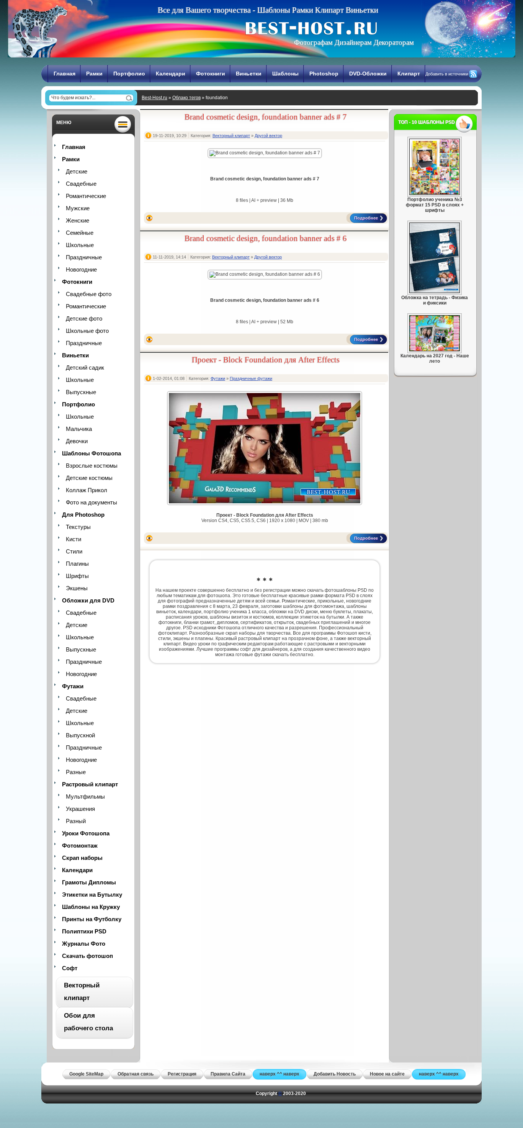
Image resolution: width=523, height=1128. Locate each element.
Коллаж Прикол (86, 490)
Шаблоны (285, 73)
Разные (76, 772)
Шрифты (77, 576)
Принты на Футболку (91, 919)
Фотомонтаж (80, 845)
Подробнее (366, 218)
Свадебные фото (88, 294)
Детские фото (84, 318)
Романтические (86, 196)
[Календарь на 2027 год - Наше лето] (434, 349)
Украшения (80, 808)
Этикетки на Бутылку (92, 894)
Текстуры (78, 527)
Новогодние (81, 269)
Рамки (94, 73)
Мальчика (79, 429)
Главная (64, 73)
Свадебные (81, 183)
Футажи (72, 686)
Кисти (73, 539)
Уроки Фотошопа (86, 833)
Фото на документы (91, 502)
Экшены (77, 588)
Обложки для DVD (88, 600)
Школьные (80, 245)
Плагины (77, 563)
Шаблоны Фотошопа (91, 453)
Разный (76, 821)
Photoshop (323, 73)
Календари (170, 73)
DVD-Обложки (368, 73)
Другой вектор (268, 135)
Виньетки (249, 73)
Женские (77, 220)
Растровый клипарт (90, 784)
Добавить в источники (446, 74)
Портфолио (129, 73)
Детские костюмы (89, 478)
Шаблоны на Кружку (91, 907)
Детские (76, 171)
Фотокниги (210, 73)
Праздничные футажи (251, 378)
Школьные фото (87, 330)
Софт (69, 968)
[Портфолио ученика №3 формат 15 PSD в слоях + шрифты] (434, 193)
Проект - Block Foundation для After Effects (266, 359)
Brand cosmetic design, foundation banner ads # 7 (266, 116)
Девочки (77, 441)
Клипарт (408, 73)
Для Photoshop (83, 514)
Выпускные (81, 392)
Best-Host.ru (154, 97)
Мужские (78, 208)
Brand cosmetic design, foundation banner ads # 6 (266, 238)
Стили (74, 551)
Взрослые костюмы (92, 465)
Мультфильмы (85, 796)
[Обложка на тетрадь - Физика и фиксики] (434, 291)
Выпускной (80, 735)
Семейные (79, 232)
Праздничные (84, 257)
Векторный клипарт (231, 135)
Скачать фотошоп (87, 956)
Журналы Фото (83, 943)
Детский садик (85, 367)
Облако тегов (186, 97)
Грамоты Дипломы (89, 882)
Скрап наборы (82, 858)
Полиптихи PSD (84, 931)
